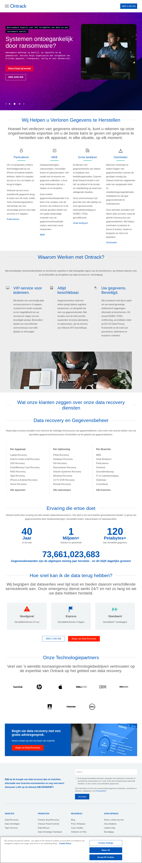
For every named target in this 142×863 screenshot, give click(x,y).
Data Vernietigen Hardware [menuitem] (50, 832)
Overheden (111, 242)
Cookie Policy (65, 843)
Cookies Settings (105, 843)
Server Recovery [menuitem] (18, 484)
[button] (6, 101)
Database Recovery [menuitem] (63, 459)
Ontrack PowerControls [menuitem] (48, 824)
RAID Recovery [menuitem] (18, 471)
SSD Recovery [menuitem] (17, 463)
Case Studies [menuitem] (77, 828)
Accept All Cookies (105, 857)
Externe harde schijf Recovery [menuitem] (25, 459)
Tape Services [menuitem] (11, 828)
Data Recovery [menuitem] (12, 820)
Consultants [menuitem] (102, 484)
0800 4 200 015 (129, 6)
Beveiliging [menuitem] (109, 832)
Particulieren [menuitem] (102, 463)
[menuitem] (17, 490)
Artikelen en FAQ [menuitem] (78, 832)
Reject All (106, 850)
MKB (42, 235)
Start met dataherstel (85, 71)
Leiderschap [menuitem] (109, 828)
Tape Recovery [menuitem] (17, 476)
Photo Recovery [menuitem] (61, 455)
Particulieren (13, 219)
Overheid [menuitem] (100, 467)
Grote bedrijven (80, 223)
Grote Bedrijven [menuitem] (103, 459)
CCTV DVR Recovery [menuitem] (64, 480)
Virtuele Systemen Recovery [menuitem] (67, 471)
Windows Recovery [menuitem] (62, 476)
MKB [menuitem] (98, 455)
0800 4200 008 (81, 80)
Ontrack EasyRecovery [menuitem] (48, 820)
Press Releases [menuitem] (78, 824)
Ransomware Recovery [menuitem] (64, 467)
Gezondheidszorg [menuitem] (105, 471)
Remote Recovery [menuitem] (62, 484)
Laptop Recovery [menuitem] (18, 455)
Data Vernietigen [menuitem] (12, 824)
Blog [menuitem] (73, 820)
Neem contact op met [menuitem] (114, 820)
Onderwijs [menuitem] (101, 480)
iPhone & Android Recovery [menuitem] (23, 480)
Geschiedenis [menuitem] (110, 824)
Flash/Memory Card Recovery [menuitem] (25, 467)
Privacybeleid (101, 791)
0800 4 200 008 (53, 638)
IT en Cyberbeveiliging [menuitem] (107, 476)
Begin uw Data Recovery (84, 638)
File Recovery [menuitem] (60, 463)
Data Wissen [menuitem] (44, 828)
